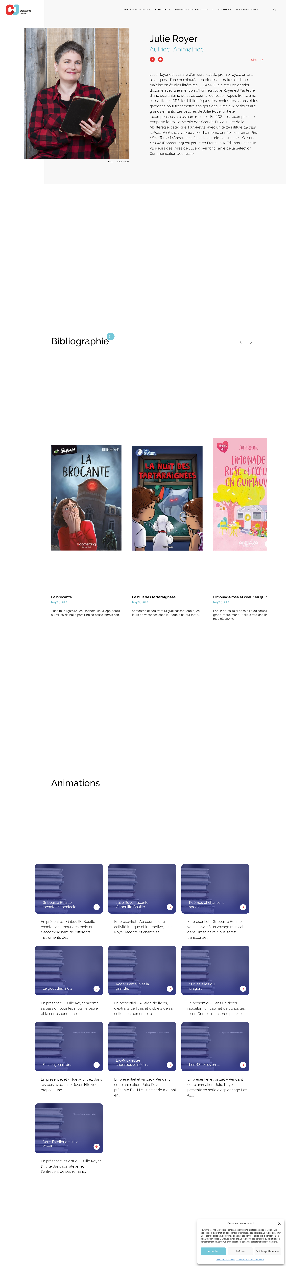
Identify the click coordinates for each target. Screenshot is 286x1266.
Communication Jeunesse (18, 9)
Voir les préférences (267, 1251)
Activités (223, 9)
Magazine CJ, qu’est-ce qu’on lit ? (194, 9)
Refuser (240, 1251)
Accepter (213, 1251)
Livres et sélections (136, 9)
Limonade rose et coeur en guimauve (245, 597)
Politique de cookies (225, 1260)
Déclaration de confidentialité (250, 1260)
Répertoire (161, 9)
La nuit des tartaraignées (154, 597)
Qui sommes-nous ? (247, 9)
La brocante (61, 597)
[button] (279, 1223)
